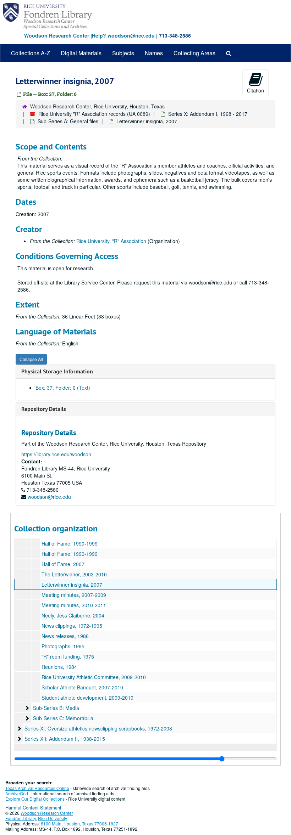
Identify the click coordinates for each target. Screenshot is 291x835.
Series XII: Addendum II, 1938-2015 (64, 738)
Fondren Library (20, 818)
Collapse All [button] (31, 359)
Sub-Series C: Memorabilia (63, 718)
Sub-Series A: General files (68, 121)
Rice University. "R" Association (111, 240)
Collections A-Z (30, 53)
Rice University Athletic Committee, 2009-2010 (94, 677)
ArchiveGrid (16, 793)
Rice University (52, 818)
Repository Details (43, 409)
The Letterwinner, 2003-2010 (74, 574)
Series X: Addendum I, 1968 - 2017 (207, 113)
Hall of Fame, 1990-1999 (70, 543)
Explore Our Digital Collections (35, 799)
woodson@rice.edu (49, 496)
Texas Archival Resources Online (37, 788)
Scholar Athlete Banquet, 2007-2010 (82, 687)
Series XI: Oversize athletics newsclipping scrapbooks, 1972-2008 (98, 728)
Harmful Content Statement (33, 807)
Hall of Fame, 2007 (63, 564)
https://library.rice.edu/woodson (56, 454)
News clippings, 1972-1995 (72, 625)
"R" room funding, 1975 (68, 656)
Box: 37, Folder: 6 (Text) (62, 387)
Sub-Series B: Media (56, 707)
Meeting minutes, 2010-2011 (74, 605)
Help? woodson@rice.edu (123, 35)
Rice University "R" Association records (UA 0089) (94, 113)
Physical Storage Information (57, 371)
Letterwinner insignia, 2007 (72, 584)
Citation (255, 90)
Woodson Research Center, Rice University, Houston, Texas (97, 106)
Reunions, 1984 (59, 666)
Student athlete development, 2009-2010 (87, 697)
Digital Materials (81, 53)
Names (154, 53)
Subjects (123, 53)
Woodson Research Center (56, 35)
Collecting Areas (194, 53)
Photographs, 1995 (63, 646)
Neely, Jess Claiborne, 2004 (73, 615)
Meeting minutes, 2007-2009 (74, 594)
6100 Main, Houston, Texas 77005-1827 (79, 823)
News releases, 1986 (65, 635)
